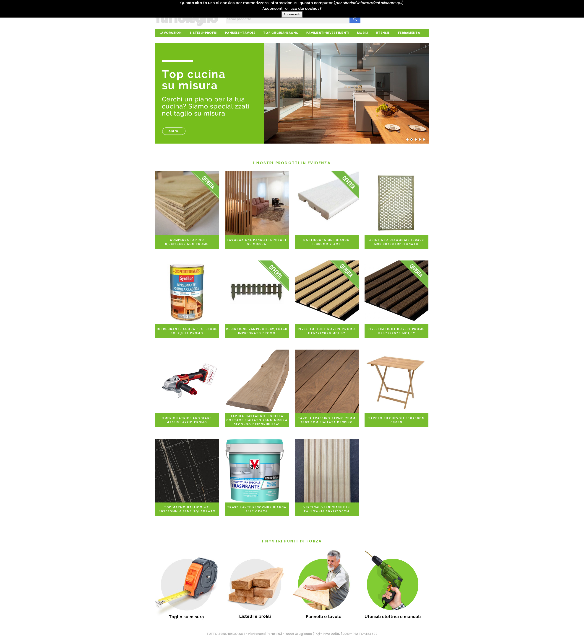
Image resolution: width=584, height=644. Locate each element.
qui (399, 2)
